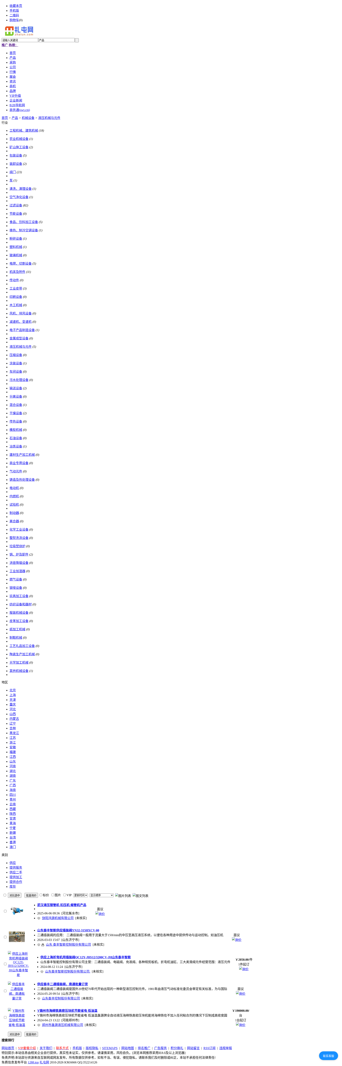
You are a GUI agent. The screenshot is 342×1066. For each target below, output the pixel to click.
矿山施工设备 (19, 147)
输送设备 (16, 388)
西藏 (13, 809)
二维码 (14, 15)
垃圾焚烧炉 (17, 546)
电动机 (14, 488)
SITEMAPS (110, 1048)
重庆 (13, 704)
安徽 (13, 747)
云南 (13, 804)
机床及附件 (17, 272)
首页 (5, 118)
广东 (13, 780)
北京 (13, 690)
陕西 (13, 813)
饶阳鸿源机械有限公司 (58, 918)
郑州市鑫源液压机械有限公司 (62, 1025)
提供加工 (16, 877)
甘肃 (13, 818)
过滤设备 (16, 205)
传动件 (14, 280)
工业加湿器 (17, 571)
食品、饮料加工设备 (24, 222)
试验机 (14, 504)
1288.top (33, 1062)
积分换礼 (177, 1048)
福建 (13, 752)
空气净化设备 (19, 197)
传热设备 (16, 421)
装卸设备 (16, 163)
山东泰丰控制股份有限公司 (61, 998)
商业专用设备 (19, 463)
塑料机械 (16, 247)
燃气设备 (16, 579)
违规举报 (225, 1048)
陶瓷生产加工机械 (22, 654)
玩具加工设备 (19, 596)
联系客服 (328, 1055)
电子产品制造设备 (22, 330)
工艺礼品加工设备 (22, 646)
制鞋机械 (16, 637)
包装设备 (16, 155)
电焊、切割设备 (21, 263)
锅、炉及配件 (19, 554)
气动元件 (16, 471)
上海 (13, 695)
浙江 (13, 742)
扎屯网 (44, 1062)
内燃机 (14, 496)
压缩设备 (16, 355)
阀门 (13, 172)
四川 (13, 794)
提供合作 (16, 882)
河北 (13, 709)
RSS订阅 (209, 1048)
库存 (13, 886)
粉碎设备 (16, 238)
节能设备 (16, 213)
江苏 (13, 737)
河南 (13, 766)
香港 (13, 842)
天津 (13, 699)
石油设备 (16, 438)
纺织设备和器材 (21, 604)
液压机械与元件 (49, 118)
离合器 (14, 521)
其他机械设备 (19, 671)
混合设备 (16, 405)
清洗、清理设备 (21, 188)
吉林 (13, 728)
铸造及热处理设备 (22, 479)
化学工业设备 (19, 529)
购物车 (14, 20)
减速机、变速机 (21, 321)
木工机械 (16, 305)
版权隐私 (92, 1048)
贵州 (13, 799)
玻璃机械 (16, 255)
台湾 (13, 837)
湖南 (13, 775)
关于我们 (46, 1048)
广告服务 (160, 1048)
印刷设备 (16, 296)
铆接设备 (16, 587)
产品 (15, 118)
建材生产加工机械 (22, 454)
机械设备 (28, 118)
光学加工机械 (19, 662)
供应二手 (16, 872)
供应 (13, 863)
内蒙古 (14, 718)
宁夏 (13, 828)
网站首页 (8, 1048)
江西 (13, 756)
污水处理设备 (19, 380)
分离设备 (16, 396)
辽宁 (13, 723)
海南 (13, 790)
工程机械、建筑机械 (24, 130)
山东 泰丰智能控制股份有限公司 (68, 944)
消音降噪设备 (19, 562)
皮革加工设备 (19, 621)
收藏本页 (16, 6)
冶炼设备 (16, 446)
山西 (13, 714)
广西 (13, 785)
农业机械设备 (19, 139)
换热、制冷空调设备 (24, 230)
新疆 (13, 832)
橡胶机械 (16, 429)
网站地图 (127, 1048)
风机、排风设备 (21, 313)
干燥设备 (16, 413)
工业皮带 (16, 288)
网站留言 (193, 1048)
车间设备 (16, 371)
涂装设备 (16, 363)
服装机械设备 (19, 612)
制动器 (14, 513)
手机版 (14, 10)
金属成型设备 (19, 338)
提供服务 (16, 867)
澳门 (13, 847)
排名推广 (144, 1048)
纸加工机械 (17, 629)
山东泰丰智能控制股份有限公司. (67, 971)
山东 (13, 761)
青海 (13, 823)
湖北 (13, 771)
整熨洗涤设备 (19, 538)
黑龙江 (14, 733)
